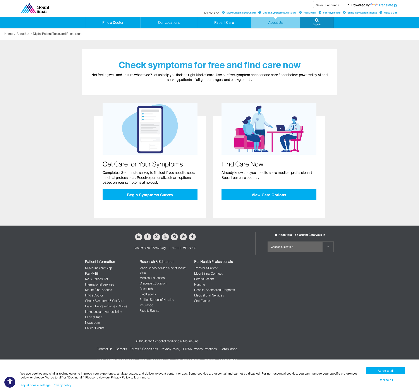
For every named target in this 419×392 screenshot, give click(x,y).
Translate (385, 5)
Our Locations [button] (169, 22)
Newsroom (92, 323)
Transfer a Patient (206, 268)
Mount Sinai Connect (208, 274)
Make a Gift (390, 12)
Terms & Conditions (144, 349)
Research (146, 289)
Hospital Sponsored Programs (214, 290)
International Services (99, 284)
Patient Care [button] (224, 22)
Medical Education (152, 278)
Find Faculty (148, 294)
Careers (121, 349)
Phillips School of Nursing (157, 300)
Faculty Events (149, 311)
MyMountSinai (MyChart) (241, 12)
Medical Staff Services (209, 295)
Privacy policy (62, 385)
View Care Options (269, 194)
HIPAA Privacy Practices (200, 349)
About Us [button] (275, 22)
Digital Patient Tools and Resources (57, 34)
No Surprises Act (96, 279)
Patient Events (94, 328)
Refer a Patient (204, 279)
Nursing (199, 284)
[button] (317, 22)
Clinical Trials (94, 317)
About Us (23, 34)
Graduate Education (153, 283)
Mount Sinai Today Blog (150, 248)
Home (8, 34)
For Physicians (331, 12)
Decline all (386, 380)
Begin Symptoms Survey (150, 194)
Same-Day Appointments (362, 12)
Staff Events (202, 301)
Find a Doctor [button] (113, 22)
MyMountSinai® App (98, 268)
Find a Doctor (94, 295)
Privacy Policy (170, 349)
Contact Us (105, 349)
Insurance (146, 305)
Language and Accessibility (103, 312)
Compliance (228, 349)
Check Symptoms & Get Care (280, 12)
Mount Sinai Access (98, 290)
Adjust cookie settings (35, 385)
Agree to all (385, 370)
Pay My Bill (310, 12)
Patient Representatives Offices (106, 306)
